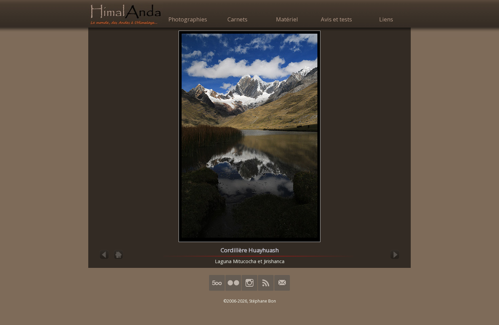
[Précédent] (104, 258)
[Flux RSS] (266, 289)
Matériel (287, 19)
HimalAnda (125, 14)
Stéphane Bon (262, 301)
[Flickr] (233, 289)
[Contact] (282, 289)
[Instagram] (249, 289)
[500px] (217, 289)
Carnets (237, 19)
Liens (386, 19)
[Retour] (118, 258)
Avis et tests (336, 19)
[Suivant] (394, 258)
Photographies (187, 19)
